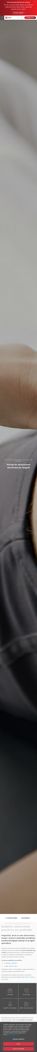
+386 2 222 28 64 (13, 966)
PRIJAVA (22, 18)
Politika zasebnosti (13, 1034)
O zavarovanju (11, 918)
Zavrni (18, 1044)
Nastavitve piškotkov (18, 1039)
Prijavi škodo (18, 13)
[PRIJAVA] (22, 18)
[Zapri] (34, 1025)
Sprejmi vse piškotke (18, 1049)
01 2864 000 (14, 963)
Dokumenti (26, 918)
